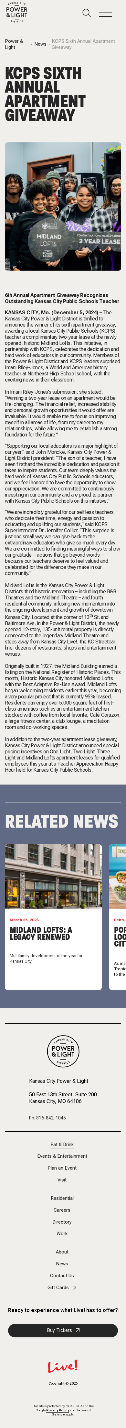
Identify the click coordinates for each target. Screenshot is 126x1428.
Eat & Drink (62, 1144)
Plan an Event (62, 1168)
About (62, 1252)
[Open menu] (109, 13)
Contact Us (62, 1276)
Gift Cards (58, 1287)
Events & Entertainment (62, 1156)
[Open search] (90, 13)
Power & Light (14, 44)
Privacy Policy (57, 1410)
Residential (62, 1198)
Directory (62, 1222)
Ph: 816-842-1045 (47, 1117)
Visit (62, 1180)
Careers (62, 1210)
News (40, 44)
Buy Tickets (59, 1330)
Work (62, 1233)
